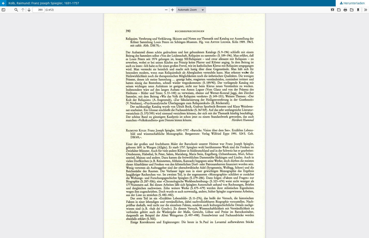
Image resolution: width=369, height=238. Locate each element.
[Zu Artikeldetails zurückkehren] (3, 3)
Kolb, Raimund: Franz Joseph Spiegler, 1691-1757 (44, 3)
